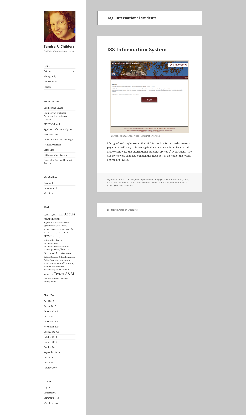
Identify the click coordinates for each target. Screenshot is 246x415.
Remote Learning (49, 270)
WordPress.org (51, 403)
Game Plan (49, 149)
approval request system (52, 225)
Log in (47, 387)
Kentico (64, 249)
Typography (64, 278)
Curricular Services (50, 233)
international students (51, 243)
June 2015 (48, 316)
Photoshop (69, 263)
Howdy (66, 233)
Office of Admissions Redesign (58, 139)
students (46, 275)
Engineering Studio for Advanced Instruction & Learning (55, 116)
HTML (48, 236)
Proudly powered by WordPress (123, 209)
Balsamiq (63, 225)
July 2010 (48, 357)
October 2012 (50, 337)
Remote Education (58, 267)
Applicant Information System (58, 129)
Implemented (50, 188)
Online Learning (51, 260)
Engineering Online (53, 107)
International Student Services (150, 151)
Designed (48, 183)
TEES (51, 275)
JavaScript (48, 249)
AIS (45, 219)
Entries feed (50, 392)
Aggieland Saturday (57, 215)
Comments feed (51, 397)
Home (47, 65)
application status (52, 222)
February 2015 (51, 321)
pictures (47, 266)
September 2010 (52, 352)
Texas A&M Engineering (51, 278)
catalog (62, 229)
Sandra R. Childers (59, 46)
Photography (50, 76)
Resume (47, 86)
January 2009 (50, 367)
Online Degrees (51, 257)
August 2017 (50, 306)
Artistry (47, 71)
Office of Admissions (57, 253)
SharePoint (64, 269)
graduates (60, 233)
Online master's (65, 260)
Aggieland (47, 215)
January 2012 (50, 342)
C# (54, 229)
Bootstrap (48, 229)
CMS (67, 229)
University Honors (50, 281)
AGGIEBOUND (51, 134)
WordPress (49, 193)
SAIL (57, 270)
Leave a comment (124, 185)
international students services (54, 246)
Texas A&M (64, 273)
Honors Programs (52, 144)
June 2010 (48, 362)
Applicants (53, 218)
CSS (71, 229)
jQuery (57, 249)
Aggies (69, 214)
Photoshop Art (51, 81)
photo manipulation (53, 263)
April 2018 (49, 301)
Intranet (66, 246)
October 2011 (50, 347)
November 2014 (51, 326)
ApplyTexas (65, 222)
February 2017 (51, 311)
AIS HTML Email (52, 124)
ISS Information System (55, 155)
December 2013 (51, 331)
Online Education (66, 257)
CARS (57, 229)
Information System (53, 240)
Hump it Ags (57, 237)
